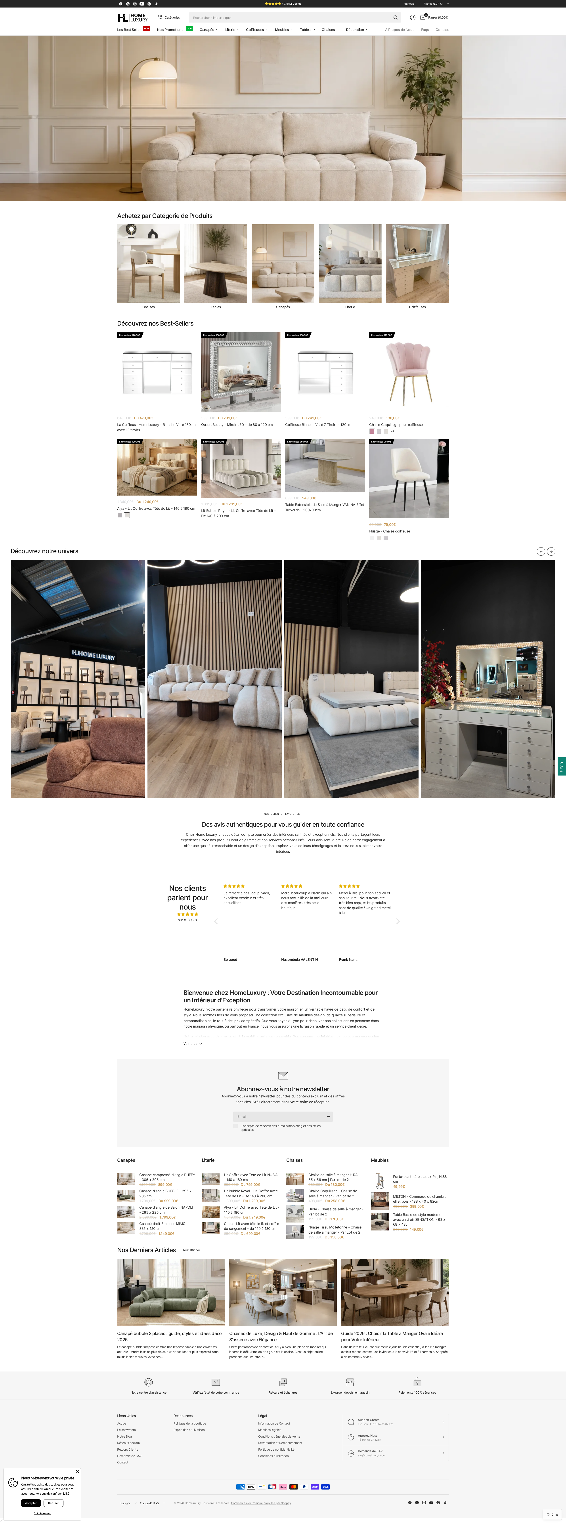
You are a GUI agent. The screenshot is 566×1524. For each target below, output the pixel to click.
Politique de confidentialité (276, 1449)
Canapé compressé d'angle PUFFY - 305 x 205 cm (167, 1177)
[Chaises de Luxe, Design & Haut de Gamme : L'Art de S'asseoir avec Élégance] (283, 1292)
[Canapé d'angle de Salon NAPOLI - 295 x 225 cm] (126, 1212)
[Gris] (379, 431)
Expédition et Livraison (189, 1430)
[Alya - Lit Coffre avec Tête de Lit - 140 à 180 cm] (157, 467)
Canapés (283, 307)
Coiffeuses (417, 307)
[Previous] (117, 267)
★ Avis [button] (562, 766)
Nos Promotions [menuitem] (170, 29)
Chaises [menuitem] (328, 29)
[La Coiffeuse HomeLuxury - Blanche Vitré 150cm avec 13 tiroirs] (157, 372)
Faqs (425, 29)
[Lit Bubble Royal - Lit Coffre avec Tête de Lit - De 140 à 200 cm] (241, 468)
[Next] (449, 267)
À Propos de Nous (400, 29)
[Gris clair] (120, 515)
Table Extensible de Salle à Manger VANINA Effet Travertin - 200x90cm (324, 507)
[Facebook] (120, 3)
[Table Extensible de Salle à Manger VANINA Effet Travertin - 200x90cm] (325, 465)
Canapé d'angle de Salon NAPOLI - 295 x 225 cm (166, 1209)
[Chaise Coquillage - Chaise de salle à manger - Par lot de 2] (295, 1195)
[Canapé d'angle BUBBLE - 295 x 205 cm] (126, 1196)
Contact (442, 29)
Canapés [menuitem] (207, 29)
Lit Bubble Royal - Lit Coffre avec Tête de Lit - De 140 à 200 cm (238, 513)
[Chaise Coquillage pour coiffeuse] (409, 372)
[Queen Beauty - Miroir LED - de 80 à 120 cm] (241, 372)
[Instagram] (134, 3)
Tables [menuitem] (305, 29)
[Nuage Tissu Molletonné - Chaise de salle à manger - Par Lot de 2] (295, 1232)
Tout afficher (191, 1250)
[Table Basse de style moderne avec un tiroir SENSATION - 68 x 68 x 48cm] (380, 1221)
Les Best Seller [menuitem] (129, 29)
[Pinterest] (149, 3)
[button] (217, 921)
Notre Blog (124, 1436)
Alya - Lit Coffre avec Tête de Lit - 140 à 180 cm (156, 508)
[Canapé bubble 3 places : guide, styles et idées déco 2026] (171, 1292)
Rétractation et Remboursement (280, 1443)
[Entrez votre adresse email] (328, 1117)
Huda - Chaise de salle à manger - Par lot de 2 (335, 1211)
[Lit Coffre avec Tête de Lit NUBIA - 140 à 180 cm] (211, 1179)
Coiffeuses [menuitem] (255, 29)
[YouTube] (141, 3)
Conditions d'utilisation (273, 1456)
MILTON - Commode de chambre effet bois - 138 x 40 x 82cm (419, 1199)
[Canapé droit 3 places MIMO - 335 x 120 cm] (126, 1228)
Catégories (172, 17)
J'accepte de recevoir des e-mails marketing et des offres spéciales (281, 1128)
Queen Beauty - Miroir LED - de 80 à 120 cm (237, 424)
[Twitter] (127, 3)
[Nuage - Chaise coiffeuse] (409, 478)
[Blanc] (372, 538)
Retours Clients (127, 1449)
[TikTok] (156, 3)
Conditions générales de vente (279, 1436)
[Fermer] (1, 1521)
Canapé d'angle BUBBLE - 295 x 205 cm (165, 1193)
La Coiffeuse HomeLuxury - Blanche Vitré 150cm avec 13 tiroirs (156, 427)
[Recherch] (395, 17)
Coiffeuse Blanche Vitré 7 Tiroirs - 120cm (318, 424)
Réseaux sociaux (128, 1443)
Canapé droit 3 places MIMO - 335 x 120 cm (163, 1226)
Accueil (122, 1423)
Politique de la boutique (190, 1423)
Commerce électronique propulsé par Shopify (261, 1503)
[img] (187, 914)
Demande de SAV (129, 1456)
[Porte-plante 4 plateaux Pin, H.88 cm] (380, 1181)
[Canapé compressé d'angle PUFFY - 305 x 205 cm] (126, 1179)
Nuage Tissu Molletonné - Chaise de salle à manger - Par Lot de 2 (334, 1229)
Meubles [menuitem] (282, 29)
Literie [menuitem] (230, 29)
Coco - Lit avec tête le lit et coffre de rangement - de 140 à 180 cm (251, 1226)
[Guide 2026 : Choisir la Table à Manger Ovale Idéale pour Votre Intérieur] (395, 1292)
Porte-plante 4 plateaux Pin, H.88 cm (420, 1179)
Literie (350, 307)
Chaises (148, 307)
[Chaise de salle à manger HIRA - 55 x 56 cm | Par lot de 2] (295, 1179)
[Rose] (372, 431)
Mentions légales (269, 1430)
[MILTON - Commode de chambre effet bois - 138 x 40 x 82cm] (380, 1201)
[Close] (77, 1471)
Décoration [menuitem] (355, 29)
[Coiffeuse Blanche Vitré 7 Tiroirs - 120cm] (325, 372)
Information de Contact (274, 1423)
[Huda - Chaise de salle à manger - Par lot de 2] (295, 1214)
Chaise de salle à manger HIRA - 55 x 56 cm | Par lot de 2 (334, 1177)
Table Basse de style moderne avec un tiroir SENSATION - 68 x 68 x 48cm (419, 1219)
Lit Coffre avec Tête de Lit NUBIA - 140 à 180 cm (251, 1177)
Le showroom (126, 1430)
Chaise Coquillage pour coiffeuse (396, 424)
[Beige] (386, 431)
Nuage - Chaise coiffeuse (389, 531)
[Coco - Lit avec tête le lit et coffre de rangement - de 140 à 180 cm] (211, 1228)
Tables (216, 307)
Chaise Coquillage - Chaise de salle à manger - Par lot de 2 (332, 1193)
